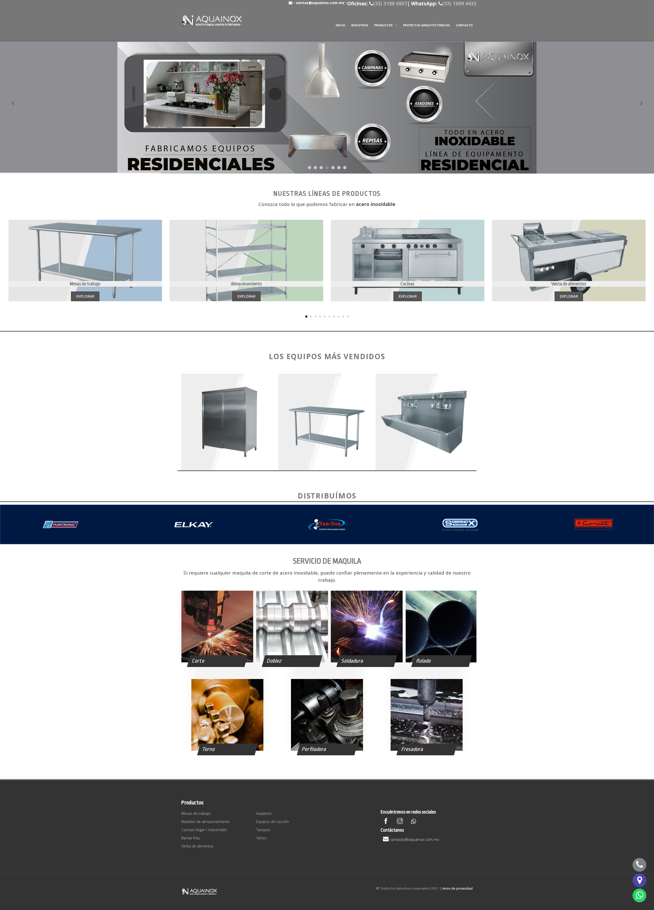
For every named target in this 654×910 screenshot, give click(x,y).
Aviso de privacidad (457, 888)
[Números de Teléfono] (639, 865)
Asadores (264, 813)
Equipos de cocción (272, 821)
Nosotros (359, 25)
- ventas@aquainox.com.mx (318, 2)
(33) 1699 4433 (459, 3)
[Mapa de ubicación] (639, 880)
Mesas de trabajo (196, 813)
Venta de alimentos (197, 846)
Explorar (85, 296)
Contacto (464, 25)
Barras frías (190, 837)
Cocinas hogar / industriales (204, 829)
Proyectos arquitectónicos (426, 25)
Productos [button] (383, 25)
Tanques (263, 829)
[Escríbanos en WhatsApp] (639, 895)
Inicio (340, 25)
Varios (261, 837)
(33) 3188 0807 (390, 3)
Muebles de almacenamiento (205, 821)
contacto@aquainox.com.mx (414, 839)
